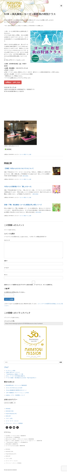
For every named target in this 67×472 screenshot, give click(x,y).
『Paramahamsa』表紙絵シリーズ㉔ (14, 442)
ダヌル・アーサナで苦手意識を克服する (15, 376)
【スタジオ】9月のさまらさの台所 (14, 387)
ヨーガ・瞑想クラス (24, 154)
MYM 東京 (8, 408)
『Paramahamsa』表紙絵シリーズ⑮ (14, 374)
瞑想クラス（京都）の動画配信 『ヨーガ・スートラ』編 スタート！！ (21, 440)
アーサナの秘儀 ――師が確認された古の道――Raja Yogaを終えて (21, 377)
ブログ (6, 367)
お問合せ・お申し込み (12, 82)
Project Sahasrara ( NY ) (11, 413)
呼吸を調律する (9, 444)
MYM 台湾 (8, 416)
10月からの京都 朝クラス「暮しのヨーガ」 (18, 186)
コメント (7, 240)
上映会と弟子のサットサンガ (13, 372)
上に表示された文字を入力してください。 (15, 292)
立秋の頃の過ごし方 (10, 437)
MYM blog (7, 432)
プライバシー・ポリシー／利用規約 (14, 423)
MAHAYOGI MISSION (12, 470)
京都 (30, 154)
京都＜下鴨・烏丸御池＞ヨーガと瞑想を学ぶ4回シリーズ (23, 205)
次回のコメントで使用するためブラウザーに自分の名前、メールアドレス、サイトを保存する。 (28, 284)
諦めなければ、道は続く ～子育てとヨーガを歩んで (17, 439)
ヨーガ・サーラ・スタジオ (12, 421)
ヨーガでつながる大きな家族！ (12, 445)
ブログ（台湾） (9, 418)
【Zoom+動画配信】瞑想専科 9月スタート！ (16, 390)
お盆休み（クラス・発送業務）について (15, 395)
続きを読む (25, 175)
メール (6, 267)
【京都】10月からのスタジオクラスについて (19, 168)
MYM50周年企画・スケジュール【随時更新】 (16, 385)
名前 (5, 260)
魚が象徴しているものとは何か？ (13, 435)
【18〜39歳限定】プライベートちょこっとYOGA (17, 392)
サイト (6, 274)
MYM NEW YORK (9, 411)
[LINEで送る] (8, 149)
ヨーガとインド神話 (10, 370)
